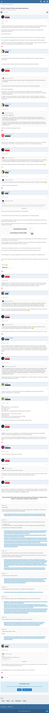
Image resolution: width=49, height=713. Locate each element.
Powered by (24, 711)
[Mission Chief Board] (1, 1)
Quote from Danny (8, 468)
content (24, 700)
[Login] (44, 1)
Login (19, 689)
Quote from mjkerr (8, 654)
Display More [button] (24, 208)
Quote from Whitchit (8, 113)
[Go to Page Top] (47, 711)
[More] (47, 21)
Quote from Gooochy (8, 324)
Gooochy (4, 283)
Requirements (18, 700)
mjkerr (3, 433)
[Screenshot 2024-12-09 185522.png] (17, 231)
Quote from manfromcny (9, 157)
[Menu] (47, 1)
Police (3, 700)
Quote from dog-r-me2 (9, 78)
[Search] (41, 1)
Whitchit (4, 10)
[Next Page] (7, 12)
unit (12, 700)
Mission (8, 700)
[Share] (47, 12)
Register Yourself (27, 689)
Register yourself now (23, 686)
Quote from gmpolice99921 (10, 366)
